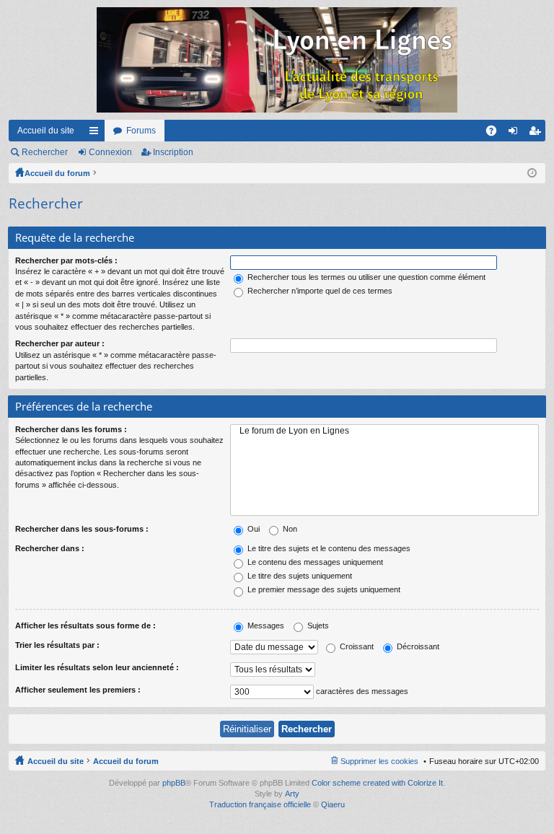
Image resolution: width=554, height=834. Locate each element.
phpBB (173, 782)
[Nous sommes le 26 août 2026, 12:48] (532, 173)
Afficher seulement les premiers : (78, 689)
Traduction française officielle (260, 804)
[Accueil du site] (277, 60)
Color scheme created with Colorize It (377, 782)
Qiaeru (333, 804)
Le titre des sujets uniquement (298, 575)
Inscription (173, 152)
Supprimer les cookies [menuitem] (379, 761)
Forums (141, 131)
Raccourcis (97, 133)
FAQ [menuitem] (496, 133)
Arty (292, 793)
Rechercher (45, 152)
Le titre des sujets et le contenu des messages (327, 548)
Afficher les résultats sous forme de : (85, 625)
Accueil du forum (57, 173)
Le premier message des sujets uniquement (322, 589)
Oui (252, 528)
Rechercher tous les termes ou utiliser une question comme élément (365, 277)
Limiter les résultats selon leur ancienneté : (97, 667)
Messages (264, 625)
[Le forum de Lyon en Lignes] (384, 431)
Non (289, 528)
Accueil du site (45, 131)
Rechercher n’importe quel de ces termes (318, 290)
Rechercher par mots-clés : (66, 260)
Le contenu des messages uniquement (314, 562)
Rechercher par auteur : (60, 343)
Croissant (356, 646)
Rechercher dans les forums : (71, 429)
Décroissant (417, 646)
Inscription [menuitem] (537, 133)
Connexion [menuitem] (516, 133)
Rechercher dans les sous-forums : (82, 528)
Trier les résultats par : (57, 645)
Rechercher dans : (49, 548)
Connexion (110, 152)
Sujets (317, 625)
